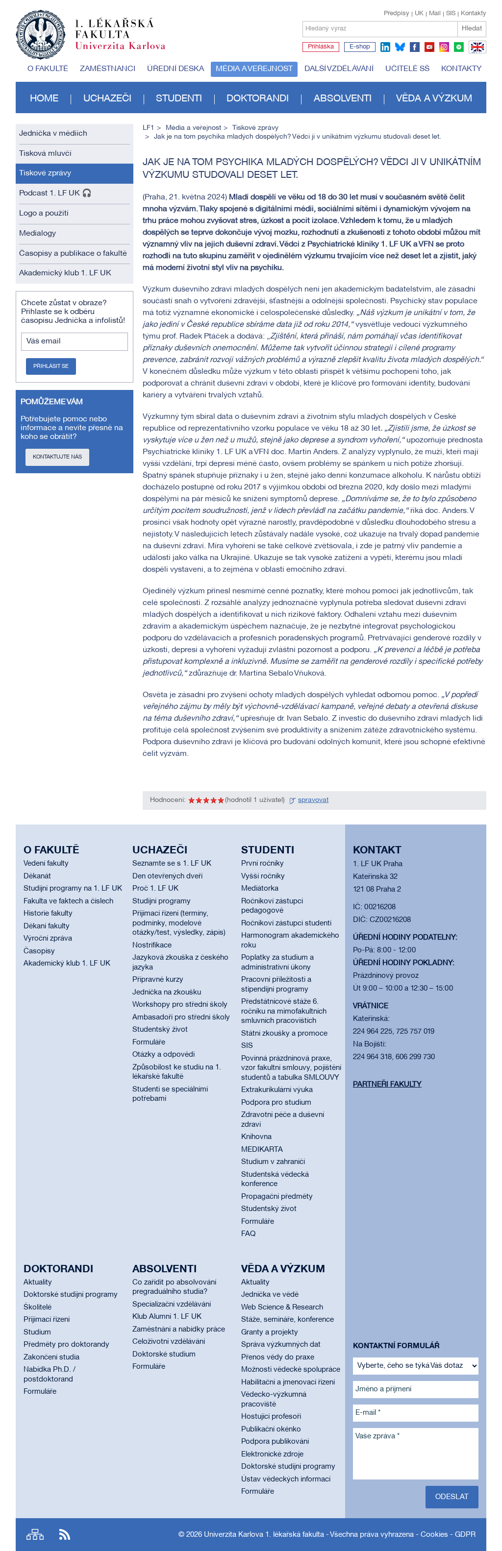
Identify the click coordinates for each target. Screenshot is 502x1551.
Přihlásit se (51, 366)
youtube (429, 47)
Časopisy (39, 951)
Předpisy (396, 14)
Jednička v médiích (53, 133)
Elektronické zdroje (272, 1454)
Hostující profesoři (271, 1416)
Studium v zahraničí (273, 1162)
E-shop (360, 47)
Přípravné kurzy (157, 979)
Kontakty (473, 14)
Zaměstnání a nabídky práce (178, 1329)
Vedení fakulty (46, 863)
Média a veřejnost (254, 69)
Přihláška (321, 47)
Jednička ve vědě (270, 1294)
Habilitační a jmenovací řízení (288, 1382)
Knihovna (256, 1137)
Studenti (179, 99)
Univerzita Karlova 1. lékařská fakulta (264, 1534)
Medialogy (37, 233)
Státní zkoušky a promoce (284, 1033)
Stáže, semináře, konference (287, 1319)
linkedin (385, 47)
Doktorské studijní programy (71, 1294)
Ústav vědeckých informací (285, 1479)
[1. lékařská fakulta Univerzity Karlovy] (90, 30)
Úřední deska (175, 69)
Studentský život (160, 1029)
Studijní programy (161, 901)
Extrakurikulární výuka (277, 1090)
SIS (450, 14)
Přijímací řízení (47, 1319)
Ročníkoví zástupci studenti (286, 923)
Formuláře (148, 1042)
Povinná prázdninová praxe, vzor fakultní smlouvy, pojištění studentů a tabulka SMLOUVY (291, 1068)
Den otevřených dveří (167, 876)
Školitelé (37, 1307)
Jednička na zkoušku (166, 992)
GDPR (465, 1534)
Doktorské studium (164, 1354)
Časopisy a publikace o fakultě (73, 253)
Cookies (434, 1534)
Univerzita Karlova (128, 51)
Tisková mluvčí (45, 153)
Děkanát (37, 876)
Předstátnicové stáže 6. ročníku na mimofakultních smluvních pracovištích (283, 1011)
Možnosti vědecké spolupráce (290, 1369)
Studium (37, 1332)
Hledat (472, 28)
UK (419, 14)
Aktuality (38, 1282)
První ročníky (262, 863)
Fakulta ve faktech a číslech (68, 901)
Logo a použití (44, 213)
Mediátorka (259, 888)
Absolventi (343, 99)
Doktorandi (257, 99)
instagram (444, 47)
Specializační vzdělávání (171, 1304)
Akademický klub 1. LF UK (65, 273)
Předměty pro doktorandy (66, 1344)
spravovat (313, 800)
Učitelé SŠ (407, 69)
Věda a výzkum (434, 99)
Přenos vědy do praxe (277, 1357)
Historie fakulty (48, 913)
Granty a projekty (269, 1332)
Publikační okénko (271, 1429)
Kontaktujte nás (57, 457)
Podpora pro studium (276, 1102)
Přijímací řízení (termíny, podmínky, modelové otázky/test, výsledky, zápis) (179, 923)
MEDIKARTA (262, 1149)
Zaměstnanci (107, 69)
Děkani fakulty (47, 926)
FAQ (248, 1234)
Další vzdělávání (339, 69)
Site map (35, 1534)
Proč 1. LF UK (155, 888)
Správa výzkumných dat (281, 1344)
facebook (415, 47)
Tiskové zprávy (45, 173)
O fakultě (47, 69)
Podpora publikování (275, 1441)
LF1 (148, 128)
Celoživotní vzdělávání (168, 1341)
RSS (64, 1534)
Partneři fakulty (387, 1084)
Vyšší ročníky (263, 876)
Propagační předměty (277, 1196)
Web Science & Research (282, 1307)
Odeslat (452, 1497)
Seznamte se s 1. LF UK (171, 863)
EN (475, 52)
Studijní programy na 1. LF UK (73, 888)
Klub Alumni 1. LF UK (166, 1316)
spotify (459, 47)
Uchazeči (107, 99)
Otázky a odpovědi (163, 1054)
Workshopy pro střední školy (179, 1004)
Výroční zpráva (48, 938)
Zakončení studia (51, 1357)
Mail (435, 14)
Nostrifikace (152, 945)
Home (44, 99)
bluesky (400, 47)
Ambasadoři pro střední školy (181, 1017)
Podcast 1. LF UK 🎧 (55, 193)
